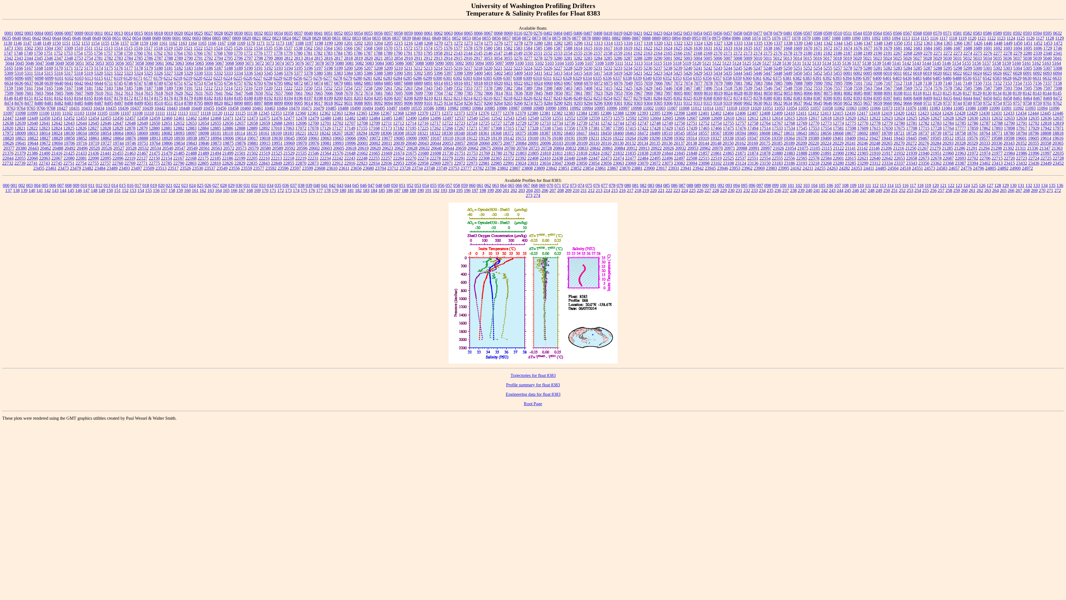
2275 (977, 53)
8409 (927, 98)
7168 (78, 88)
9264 (498, 103)
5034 (987, 58)
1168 (231, 43)
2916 (468, 58)
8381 (777, 98)
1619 (627, 48)
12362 (325, 113)
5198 (328, 68)
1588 (568, 48)
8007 (688, 93)
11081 (922, 108)
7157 (1047, 83)
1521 (188, 48)
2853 (388, 58)
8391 (837, 98)
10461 (257, 108)
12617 (813, 118)
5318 (78, 73)
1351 (908, 43)
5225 (538, 68)
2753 (78, 58)
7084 (768, 83)
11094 (1042, 108)
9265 (508, 103)
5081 (349, 63)
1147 (27, 43)
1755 (88, 53)
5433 (707, 73)
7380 (498, 88)
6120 (128, 78)
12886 (227, 128)
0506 (797, 33)
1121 (981, 38)
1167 (221, 43)
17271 (471, 128)
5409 (518, 73)
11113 (183, 113)
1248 (418, 43)
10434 (98, 108)
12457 (130, 118)
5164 (1056, 63)
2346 (48, 58)
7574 (927, 88)
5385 (358, 73)
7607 (78, 93)
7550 (797, 88)
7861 (578, 93)
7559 (857, 88)
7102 (868, 83)
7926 (608, 93)
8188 (248, 98)
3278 (538, 58)
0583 (977, 33)
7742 (448, 93)
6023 (967, 73)
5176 (118, 68)
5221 (498, 68)
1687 (957, 48)
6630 (1027, 78)
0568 (917, 33)
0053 (348, 33)
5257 (837, 68)
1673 (837, 48)
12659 (264, 123)
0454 (697, 33)
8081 (838, 93)
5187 (218, 68)
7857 (568, 93)
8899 (278, 103)
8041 (758, 93)
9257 (478, 103)
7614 (138, 93)
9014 (308, 103)
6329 (577, 78)
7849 (548, 93)
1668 (787, 48)
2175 (767, 53)
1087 (826, 38)
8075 (828, 93)
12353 (276, 113)
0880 (596, 38)
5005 (707, 58)
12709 (374, 123)
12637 (1058, 118)
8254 (608, 98)
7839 (528, 93)
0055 (368, 33)
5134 (826, 63)
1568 (368, 48)
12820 (7, 128)
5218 (478, 68)
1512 (98, 48)
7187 (148, 88)
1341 (818, 43)
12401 (703, 113)
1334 (748, 43)
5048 (49, 63)
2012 (448, 53)
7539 (747, 88)
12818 (1046, 123)
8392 (847, 98)
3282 (578, 58)
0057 (388, 33)
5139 (876, 63)
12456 (118, 118)
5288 (937, 68)
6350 (657, 78)
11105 (102, 113)
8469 (1047, 98)
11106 (114, 113)
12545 (521, 118)
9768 (51, 108)
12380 (532, 113)
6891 (428, 83)
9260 (488, 103)
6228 (267, 78)
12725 (484, 123)
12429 (972, 113)
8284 (657, 98)
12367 (386, 113)
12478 (301, 118)
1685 (937, 48)
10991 (563, 108)
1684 (927, 48)
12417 (862, 113)
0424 (667, 33)
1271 (448, 43)
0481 (787, 33)
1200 (338, 43)
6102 (69, 78)
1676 (857, 48)
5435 (727, 73)
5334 (238, 73)
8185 (238, 98)
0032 (258, 33)
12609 (716, 118)
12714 (410, 123)
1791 (408, 53)
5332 (218, 73)
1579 (478, 48)
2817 (338, 58)
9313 (697, 103)
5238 (667, 68)
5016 (817, 58)
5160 (1016, 63)
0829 (316, 38)
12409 (777, 113)
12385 (593, 113)
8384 (807, 98)
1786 (358, 53)
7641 (218, 93)
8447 (977, 98)
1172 (270, 43)
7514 (717, 88)
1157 (124, 43)
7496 (707, 88)
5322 (118, 73)
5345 (268, 73)
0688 (146, 38)
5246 (747, 68)
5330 (198, 73)
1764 (178, 53)
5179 (148, 68)
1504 (48, 48)
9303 (638, 103)
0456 (717, 33)
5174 (98, 68)
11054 (791, 108)
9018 (328, 103)
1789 (388, 53)
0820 (246, 38)
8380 (767, 98)
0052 (338, 33)
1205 (388, 43)
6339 (637, 78)
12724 (471, 123)
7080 (728, 83)
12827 (93, 128)
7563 (867, 88)
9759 (1037, 103)
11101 (56, 113)
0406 (578, 33)
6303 (467, 78)
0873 (536, 38)
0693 (196, 38)
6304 (477, 78)
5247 (757, 68)
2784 (128, 58)
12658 (252, 123)
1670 (807, 48)
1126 (1030, 38)
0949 (686, 38)
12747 (642, 123)
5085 (389, 63)
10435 (111, 108)
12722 (447, 123)
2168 (697, 53)
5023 (877, 58)
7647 (238, 93)
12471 (227, 118)
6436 (907, 78)
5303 (1007, 68)
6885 (388, 83)
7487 (697, 88)
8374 (737, 98)
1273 (468, 43)
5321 (108, 73)
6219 (187, 78)
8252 (588, 98)
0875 (556, 38)
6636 (18, 83)
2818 (348, 58)
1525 (228, 48)
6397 (867, 78)
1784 (338, 53)
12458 (142, 118)
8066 (808, 93)
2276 (987, 53)
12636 (1046, 118)
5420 (627, 73)
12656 (227, 123)
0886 (626, 38)
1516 (138, 48)
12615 (789, 118)
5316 (58, 73)
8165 (88, 98)
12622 (875, 118)
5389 (388, 73)
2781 (98, 58)
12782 (923, 123)
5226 (548, 68)
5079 (329, 63)
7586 (977, 88)
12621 (862, 118)
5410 (528, 73)
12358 (288, 113)
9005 (298, 103)
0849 (436, 38)
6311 (547, 78)
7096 (848, 83)
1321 (668, 43)
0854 (476, 38)
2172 (737, 53)
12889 (252, 128)
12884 (203, 128)
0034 (278, 33)
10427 (62, 108)
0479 (777, 33)
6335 (597, 78)
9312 (687, 103)
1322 (678, 43)
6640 (58, 83)
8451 (997, 98)
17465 (704, 128)
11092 (1018, 108)
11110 (149, 113)
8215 (478, 98)
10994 (587, 108)
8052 (778, 93)
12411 (801, 113)
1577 (458, 48)
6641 (68, 83)
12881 (166, 128)
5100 (519, 63)
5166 (18, 68)
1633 (727, 48)
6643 (88, 83)
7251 (318, 88)
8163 (68, 98)
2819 (358, 58)
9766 (41, 108)
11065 (863, 108)
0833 (356, 38)
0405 (568, 33)
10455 (208, 108)
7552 (807, 88)
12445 (1045, 113)
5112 (628, 63)
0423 (657, 33)
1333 (738, 43)
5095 (489, 63)
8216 (488, 98)
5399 (468, 73)
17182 (398, 128)
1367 (968, 43)
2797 (248, 58)
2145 (478, 53)
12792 (1033, 123)
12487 (398, 118)
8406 (907, 98)
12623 (887, 118)
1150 (56, 43)
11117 (194, 113)
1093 (886, 38)
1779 (288, 53)
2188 (857, 53)
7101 (858, 83)
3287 (627, 58)
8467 (1037, 98)
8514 (178, 103)
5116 (667, 63)
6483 (917, 78)
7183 (108, 88)
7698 (408, 93)
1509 (68, 48)
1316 (628, 43)
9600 (737, 103)
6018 (917, 73)
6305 (487, 78)
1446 (988, 43)
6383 (807, 78)
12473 (252, 118)
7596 (1037, 88)
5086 (399, 63)
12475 (264, 118)
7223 (298, 88)
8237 (548, 98)
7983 (658, 93)
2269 (917, 53)
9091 (368, 103)
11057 (815, 108)
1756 (98, 53)
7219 (258, 88)
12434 (1021, 113)
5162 (1036, 63)
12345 (264, 113)
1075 (766, 38)
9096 (408, 103)
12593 (643, 118)
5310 (18, 73)
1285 (568, 43)
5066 (209, 63)
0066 (478, 33)
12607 (692, 118)
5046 (29, 63)
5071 (249, 63)
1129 (1059, 38)
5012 (777, 58)
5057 (129, 63)
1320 (658, 43)
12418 (874, 113)
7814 (498, 93)
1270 (438, 43)
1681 (897, 48)
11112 (171, 113)
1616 (598, 48)
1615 (588, 48)
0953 (696, 38)
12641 (44, 123)
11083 (934, 108)
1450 (1018, 43)
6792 (248, 83)
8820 (218, 103)
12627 (936, 118)
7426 (637, 88)
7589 (997, 88)
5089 (429, 63)
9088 (358, 103)
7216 (248, 88)
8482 (58, 103)
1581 (498, 48)
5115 (657, 63)
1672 (827, 48)
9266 (518, 103)
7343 (428, 88)
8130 (987, 93)
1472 (1058, 43)
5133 (816, 63)
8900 (288, 103)
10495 (379, 108)
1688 (967, 48)
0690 (166, 38)
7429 (647, 88)
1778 (278, 53)
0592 (1017, 33)
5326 (158, 73)
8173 (138, 98)
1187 (289, 43)
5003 (687, 58)
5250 (787, 68)
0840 (416, 38)
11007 (672, 108)
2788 (168, 58)
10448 (184, 108)
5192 (268, 68)
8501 (148, 103)
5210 (398, 68)
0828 (306, 38)
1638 (767, 48)
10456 (221, 108)
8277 (627, 98)
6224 (227, 78)
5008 (737, 58)
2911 (418, 58)
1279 (528, 43)
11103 (79, 113)
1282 (558, 43)
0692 (186, 38)
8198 (318, 98)
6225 (237, 78)
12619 (838, 118)
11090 (994, 108)
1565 (338, 48)
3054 (498, 58)
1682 (907, 48)
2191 (887, 53)
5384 (348, 73)
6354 (687, 78)
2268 (907, 53)
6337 (617, 78)
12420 (898, 113)
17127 (337, 128)
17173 (386, 128)
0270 (528, 33)
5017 (827, 58)
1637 (757, 48)
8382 (787, 98)
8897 (258, 103)
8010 (708, 93)
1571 (398, 48)
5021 (867, 58)
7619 (168, 93)
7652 (268, 93)
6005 (867, 73)
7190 (178, 88)
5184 (198, 68)
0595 (1047, 33)
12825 (68, 128)
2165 (667, 53)
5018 (837, 58)
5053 (99, 63)
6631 (1037, 78)
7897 (588, 93)
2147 (498, 53)
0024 (188, 33)
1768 (218, 53)
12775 (850, 123)
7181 (88, 88)
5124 (736, 63)
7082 (748, 83)
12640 (32, 123)
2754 (88, 58)
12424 (935, 113)
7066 (658, 83)
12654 (203, 123)
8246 (568, 98)
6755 (218, 83)
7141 (957, 83)
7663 (308, 93)
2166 (677, 53)
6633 (1057, 78)
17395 (618, 128)
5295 (947, 68)
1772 (248, 53)
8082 (848, 93)
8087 (868, 93)
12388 (618, 113)
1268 (428, 43)
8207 (398, 98)
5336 (248, 73)
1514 (118, 48)
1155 (105, 43)
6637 (28, 83)
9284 (548, 103)
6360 (747, 78)
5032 (967, 58)
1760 (138, 53)
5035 (997, 58)
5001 (667, 58)
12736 (569, 123)
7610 (98, 93)
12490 (411, 118)
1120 (972, 38)
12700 (313, 123)
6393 (837, 78)
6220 (197, 78)
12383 (569, 113)
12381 (544, 113)
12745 (630, 123)
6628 (1007, 78)
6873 (308, 83)
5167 (28, 68)
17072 (300, 128)
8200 (338, 98)
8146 (8, 98)
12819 (1058, 123)
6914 (438, 83)
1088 (836, 38)
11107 (125, 113)
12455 (105, 118)
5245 (737, 68)
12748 (655, 123)
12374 (471, 113)
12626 (923, 118)
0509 (827, 33)
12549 (533, 118)
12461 (179, 118)
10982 (453, 108)
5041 (1057, 58)
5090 (439, 63)
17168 (374, 128)
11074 (899, 108)
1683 (917, 48)
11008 (684, 108)
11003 (660, 108)
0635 (6, 38)
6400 (877, 78)
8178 (178, 98)
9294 (588, 103)
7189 (168, 88)
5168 (38, 68)
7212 (208, 88)
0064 (458, 33)
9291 (568, 103)
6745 (118, 83)
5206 (358, 68)
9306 (668, 103)
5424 (667, 73)
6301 (447, 78)
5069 (239, 63)
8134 (997, 93)
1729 (1047, 48)
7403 (568, 88)
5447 (767, 73)
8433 (937, 98)
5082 (359, 63)
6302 (457, 78)
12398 (679, 113)
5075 (289, 63)
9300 (608, 103)
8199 (328, 98)
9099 (418, 103)
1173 (280, 43)
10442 (159, 108)
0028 (218, 33)
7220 (268, 88)
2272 (947, 53)
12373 (459, 113)
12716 (423, 123)
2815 (318, 58)
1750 (38, 53)
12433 (1008, 113)
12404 (728, 113)
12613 (765, 118)
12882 (178, 128)
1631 (707, 48)
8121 (927, 93)
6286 (417, 78)
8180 (198, 98)
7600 (18, 93)
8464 (1027, 98)
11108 (137, 113)
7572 (917, 88)
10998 (636, 108)
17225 (423, 128)
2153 (558, 53)
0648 (86, 38)
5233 (618, 68)
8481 (48, 103)
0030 (238, 33)
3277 (528, 58)
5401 (488, 73)
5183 (188, 68)
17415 (630, 128)
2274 (967, 53)
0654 (136, 38)
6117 (108, 78)
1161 (163, 43)
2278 (1007, 53)
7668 (338, 93)
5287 (927, 68)
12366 (373, 113)
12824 (56, 128)
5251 (797, 68)
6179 (158, 78)
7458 (677, 88)
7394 (538, 88)
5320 (98, 73)
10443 (172, 108)
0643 (46, 38)
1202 (358, 43)
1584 (528, 48)
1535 (268, 48)
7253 (338, 88)
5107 (589, 63)
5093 (469, 63)
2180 (807, 53)
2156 (588, 53)
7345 (438, 88)
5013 (787, 58)
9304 (648, 103)
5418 (608, 73)
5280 (867, 68)
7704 (438, 93)
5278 (847, 68)
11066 (875, 108)
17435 (679, 128)
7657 (278, 93)
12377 (496, 113)
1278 (518, 43)
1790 (398, 53)
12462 (191, 118)
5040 (1047, 58)
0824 (286, 38)
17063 (288, 128)
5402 (498, 73)
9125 (438, 103)
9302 (628, 103)
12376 (483, 113)
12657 (240, 123)
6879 (338, 83)
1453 (1048, 43)
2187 (847, 53)
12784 (948, 123)
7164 (38, 88)
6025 (987, 73)
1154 (95, 43)
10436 (123, 108)
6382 (797, 78)
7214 (228, 88)
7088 (798, 83)
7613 (128, 93)
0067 (488, 33)
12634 (1021, 118)
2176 (777, 53)
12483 (362, 118)
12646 (105, 123)
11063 (851, 108)
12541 (484, 118)
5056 (119, 63)
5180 (158, 68)
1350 (898, 43)
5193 (278, 68)
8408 (917, 98)
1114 (915, 38)
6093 (1047, 73)
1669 (797, 48)
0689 (156, 38)
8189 (258, 98)
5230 (588, 68)
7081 (738, 83)
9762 (1057, 103)
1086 (816, 38)
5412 (548, 73)
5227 (558, 68)
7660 (288, 93)
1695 (1027, 48)
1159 (144, 43)
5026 (907, 58)
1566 (348, 48)
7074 (688, 83)
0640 (16, 38)
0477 (757, 33)
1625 (677, 48)
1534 (258, 48)
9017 (318, 103)
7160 (18, 88)
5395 (428, 73)
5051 (79, 63)
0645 (66, 38)
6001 (847, 73)
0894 (676, 38)
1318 (648, 43)
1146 (17, 43)
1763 (168, 53)
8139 (1017, 93)
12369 (410, 113)
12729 (520, 123)
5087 (409, 63)
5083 (369, 63)
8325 (687, 98)
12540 (472, 118)
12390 (630, 113)
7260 (378, 88)
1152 (76, 43)
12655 (215, 123)
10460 (245, 108)
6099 (49, 78)
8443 (957, 98)
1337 (778, 43)
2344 (28, 58)
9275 (538, 103)
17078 (313, 128)
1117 (943, 38)
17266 (447, 128)
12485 (386, 118)
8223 (518, 98)
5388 (378, 73)
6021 (947, 73)
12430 (984, 113)
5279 (857, 68)
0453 (687, 33)
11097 (8, 113)
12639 (20, 123)
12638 (8, 123)
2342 (8, 58)
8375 (747, 98)
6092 (1037, 73)
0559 (867, 33)
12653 (191, 123)
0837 (396, 38)
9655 (857, 103)
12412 (813, 113)
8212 (448, 98)
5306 (1037, 68)
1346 (858, 43)
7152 (997, 83)
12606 (679, 118)
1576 (448, 48)
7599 (8, 93)
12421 (911, 113)
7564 (877, 88)
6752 (188, 83)
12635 (1033, 118)
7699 (418, 93)
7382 (508, 88)
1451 (1028, 43)
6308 (517, 78)
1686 (947, 48)
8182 (208, 98)
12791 (1021, 123)
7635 (208, 93)
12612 (752, 118)
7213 (218, 88)
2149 (518, 53)
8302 (677, 98)
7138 (927, 83)
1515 (128, 48)
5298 (957, 68)
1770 (238, 53)
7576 (937, 88)
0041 (318, 33)
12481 (337, 118)
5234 (627, 68)
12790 (1009, 123)
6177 (148, 78)
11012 (696, 108)
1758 (118, 53)
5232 (608, 68)
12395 (654, 113)
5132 (806, 63)
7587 (987, 88)
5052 (89, 63)
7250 (308, 88)
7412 (598, 88)
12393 (642, 113)
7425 (627, 88)
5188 (228, 68)
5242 (707, 68)
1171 (260, 43)
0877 (576, 38)
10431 (74, 108)
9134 (448, 103)
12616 (801, 118)
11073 (887, 108)
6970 (588, 83)
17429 (667, 128)
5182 (178, 68)
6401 (887, 78)
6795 (278, 83)
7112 (898, 83)
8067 (818, 93)
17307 (484, 128)
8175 (158, 98)
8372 (727, 98)
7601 (28, 93)
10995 (599, 108)
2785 (138, 58)
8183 (218, 98)
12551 (557, 118)
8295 (667, 98)
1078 (796, 38)
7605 (58, 93)
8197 (308, 98)
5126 (756, 63)
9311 (678, 103)
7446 (667, 88)
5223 (518, 68)
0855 (486, 38)
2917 (478, 58)
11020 (755, 108)
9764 (21, 108)
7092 (828, 83)
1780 (298, 53)
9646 (827, 103)
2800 (278, 58)
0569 (927, 33)
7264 (418, 88)
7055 (638, 83)
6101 (59, 78)
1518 (158, 48)
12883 (191, 128)
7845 (538, 93)
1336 (768, 43)
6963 (558, 83)
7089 (808, 83)
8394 (867, 98)
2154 (568, 53)
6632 (1047, 78)
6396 (857, 78)
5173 (88, 68)
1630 (697, 48)
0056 (378, 33)
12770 (813, 123)
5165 (8, 68)
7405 (578, 88)
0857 (506, 38)
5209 (388, 68)
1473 (8, 48)
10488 (343, 108)
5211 (408, 68)
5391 (408, 73)
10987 (514, 108)
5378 (308, 73)
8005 (678, 93)
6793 (258, 83)
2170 (717, 53)
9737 (947, 103)
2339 (1037, 53)
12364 (349, 113)
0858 (516, 38)
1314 (608, 43)
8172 (128, 98)
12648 (130, 123)
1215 (398, 43)
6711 (108, 83)
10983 (465, 108)
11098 (20, 113)
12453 (81, 118)
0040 (308, 33)
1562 (308, 48)
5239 (677, 68)
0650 (106, 38)
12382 (557, 113)
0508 (817, 33)
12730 (533, 123)
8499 (138, 103)
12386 (606, 113)
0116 (518, 33)
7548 (787, 88)
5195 (298, 68)
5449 (787, 73)
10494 (367, 108)
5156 (976, 63)
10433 (86, 108)
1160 (153, 43)
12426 (947, 113)
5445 (747, 73)
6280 (357, 78)
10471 (306, 108)
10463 (269, 108)
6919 (488, 83)
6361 (757, 78)
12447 (8, 118)
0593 (1027, 33)
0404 (558, 33)
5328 (178, 73)
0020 (178, 33)
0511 (847, 33)
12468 (215, 118)
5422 (647, 73)
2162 (637, 53)
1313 (598, 43)
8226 (528, 98)
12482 (350, 118)
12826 (81, 128)
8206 (388, 98)
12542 (496, 118)
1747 (8, 53)
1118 (953, 38)
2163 (647, 53)
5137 (856, 63)
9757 (1017, 103)
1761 (148, 53)
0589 (997, 33)
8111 (908, 93)
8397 (887, 98)
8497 (118, 103)
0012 (108, 33)
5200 (348, 68)
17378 (581, 128)
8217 (498, 98)
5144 (926, 63)
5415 (578, 73)
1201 (348, 43)
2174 (757, 53)
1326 (708, 43)
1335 (758, 43)
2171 (727, 53)
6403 (897, 78)
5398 (458, 73)
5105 (569, 63)
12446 (1057, 113)
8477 (28, 103)
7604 (48, 93)
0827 (296, 38)
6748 (148, 83)
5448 (777, 73)
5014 (797, 58)
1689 (977, 48)
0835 (376, 38)
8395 (877, 98)
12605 (667, 118)
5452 (817, 73)
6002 (857, 73)
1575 (438, 48)
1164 (192, 43)
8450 (987, 98)
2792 (208, 58)
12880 (154, 128)
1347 (868, 43)
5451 (807, 73)
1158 (134, 43)
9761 (1047, 103)
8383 (797, 98)
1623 (657, 48)
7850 (558, 93)
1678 (877, 48)
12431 (996, 113)
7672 (358, 93)
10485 (330, 108)
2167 (687, 53)
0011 (98, 33)
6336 (607, 78)
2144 (468, 53)
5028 (927, 58)
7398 (548, 88)
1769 (228, 53)
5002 (677, 58)
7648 (248, 93)
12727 (496, 123)
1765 (188, 53)
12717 (435, 123)
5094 (479, 63)
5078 (319, 63)
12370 (422, 113)
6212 (168, 78)
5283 (897, 68)
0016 (148, 33)
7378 (488, 88)
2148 (508, 53)
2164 (657, 53)
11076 (911, 108)
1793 (418, 53)
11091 (1006, 108)
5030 (947, 58)
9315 (707, 103)
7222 (288, 88)
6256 (297, 78)
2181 (817, 53)
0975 (716, 38)
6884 (378, 83)
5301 (987, 68)
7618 (158, 93)
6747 (138, 83)
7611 (108, 93)
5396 (438, 73)
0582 (967, 33)
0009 (78, 33)
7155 (1027, 83)
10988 (526, 108)
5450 (797, 73)
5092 (459, 63)
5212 (418, 68)
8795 (198, 103)
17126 (325, 128)
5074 (279, 63)
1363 (928, 43)
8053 (788, 93)
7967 (638, 93)
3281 (568, 58)
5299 (967, 68)
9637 (797, 103)
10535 (416, 108)
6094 (1057, 73)
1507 (58, 48)
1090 (856, 38)
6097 (29, 78)
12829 (117, 128)
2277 (997, 53)
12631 (984, 118)
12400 (691, 113)
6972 (598, 83)
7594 (1017, 88)
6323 (557, 78)
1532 (248, 48)
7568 (897, 88)
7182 (98, 88)
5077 (309, 63)
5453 (827, 73)
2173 (747, 53)
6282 (377, 78)
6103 (79, 78)
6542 (987, 78)
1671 (817, 48)
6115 (98, 78)
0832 (346, 38)
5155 (966, 63)
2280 (1027, 53)
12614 (777, 118)
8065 (798, 93)
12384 (581, 113)
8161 (48, 98)
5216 (458, 68)
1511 (88, 48)
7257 (358, 88)
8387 (817, 98)
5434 (717, 73)
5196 (308, 68)
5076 (299, 63)
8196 (298, 98)
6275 (307, 78)
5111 (619, 63)
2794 (218, 58)
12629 (960, 118)
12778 (875, 123)
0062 (438, 33)
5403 (508, 73)
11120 (217, 113)
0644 (56, 38)
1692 (997, 48)
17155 (362, 128)
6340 (647, 78)
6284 (397, 78)
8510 (158, 103)
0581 (957, 33)
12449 (32, 118)
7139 (937, 83)
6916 (458, 83)
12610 (728, 118)
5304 (1017, 68)
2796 (238, 58)
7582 (957, 88)
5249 (777, 68)
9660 (887, 103)
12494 (423, 118)
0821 (256, 38)
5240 (687, 68)
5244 (727, 68)
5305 (1027, 68)
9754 (997, 103)
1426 (978, 43)
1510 (78, 48)
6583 (997, 78)
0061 (428, 33)
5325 (148, 73)
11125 (240, 113)
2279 (1017, 53)
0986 (736, 38)
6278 (337, 78)
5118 (677, 63)
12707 (350, 123)
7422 (618, 88)
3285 (608, 58)
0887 (636, 38)
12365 (361, 113)
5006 (717, 58)
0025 (198, 33)
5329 (188, 73)
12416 (850, 113)
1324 (698, 43)
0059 (408, 33)
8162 (58, 98)
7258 (368, 88)
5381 (328, 73)
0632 (1057, 33)
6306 (497, 78)
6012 (907, 73)
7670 (348, 93)
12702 (337, 123)
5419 (618, 73)
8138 (1007, 93)
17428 (655, 128)
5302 (997, 68)
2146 (488, 53)
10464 (282, 108)
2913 (438, 58)
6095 (9, 78)
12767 (777, 123)
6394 (847, 78)
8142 (1027, 93)
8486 (88, 103)
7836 (518, 93)
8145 (1057, 93)
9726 (937, 103)
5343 (258, 73)
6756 (228, 83)
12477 (289, 118)
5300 (977, 68)
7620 (178, 93)
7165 (48, 88)
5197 (318, 68)
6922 (518, 83)
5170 (58, 68)
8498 (128, 103)
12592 (631, 118)
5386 (368, 73)
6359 (737, 78)
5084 (379, 63)
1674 (847, 48)
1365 (948, 43)
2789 (178, 58)
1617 (608, 48)
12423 (923, 113)
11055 (803, 108)
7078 (708, 83)
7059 (648, 83)
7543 (757, 88)
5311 (28, 73)
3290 (657, 58)
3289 (647, 58)
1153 (85, 43)
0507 (807, 33)
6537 (977, 78)
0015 (138, 33)
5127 (766, 63)
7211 (198, 88)
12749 (667, 123)
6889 (418, 83)
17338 (545, 128)
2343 (18, 58)
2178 (787, 53)
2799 (268, 58)
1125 (1020, 38)
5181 (168, 68)
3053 (488, 58)
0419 (618, 33)
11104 (91, 113)
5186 (208, 68)
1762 (158, 53)
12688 (276, 123)
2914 (448, 58)
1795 (428, 53)
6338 (627, 78)
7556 (827, 88)
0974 (706, 38)
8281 (647, 98)
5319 (88, 73)
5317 (68, 73)
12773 (826, 123)
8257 (618, 98)
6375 (777, 78)
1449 (1008, 43)
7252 (328, 88)
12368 (398, 113)
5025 (897, 58)
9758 (1027, 103)
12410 (789, 113)
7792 (478, 93)
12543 (508, 118)
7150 (977, 83)
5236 (647, 68)
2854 (398, 58)
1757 (108, 53)
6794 (268, 83)
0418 (608, 33)
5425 (677, 73)
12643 (69, 123)
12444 (1033, 113)
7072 (678, 83)
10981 (440, 108)
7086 (788, 83)
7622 (188, 93)
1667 (777, 48)
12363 (337, 113)
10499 (404, 108)
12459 (154, 118)
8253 (598, 98)
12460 (166, 118)
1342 (828, 43)
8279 (637, 98)
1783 (328, 53)
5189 (238, 68)
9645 (817, 103)
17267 (459, 128)
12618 (826, 118)
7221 (278, 88)
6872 (298, 83)
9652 (847, 103)
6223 (217, 78)
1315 (618, 43)
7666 (328, 93)
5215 (448, 68)
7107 (888, 83)
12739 (581, 123)
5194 (288, 68)
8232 (538, 98)
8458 (1007, 98)
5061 (159, 63)
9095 (398, 103)
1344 (838, 43)
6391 (817, 78)
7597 (1047, 88)
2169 (707, 53)
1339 (798, 43)
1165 (202, 43)
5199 (338, 68)
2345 (38, 58)
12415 (837, 113)
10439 (147, 108)
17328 (533, 128)
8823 (228, 103)
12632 (997, 118)
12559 (594, 118)
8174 (148, 98)
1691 (987, 48)
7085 (778, 83)
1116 (934, 38)
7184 (118, 88)
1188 (299, 43)
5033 (977, 58)
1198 (319, 43)
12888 (239, 128)
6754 (208, 83)
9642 (807, 103)
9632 (777, 103)
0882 (616, 38)
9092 (378, 103)
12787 (984, 123)
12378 (508, 113)
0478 (767, 33)
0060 (418, 33)
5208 (378, 68)
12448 (20, 118)
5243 (717, 68)
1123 (1001, 38)
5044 (9, 63)
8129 (977, 93)
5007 (727, 58)
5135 (836, 63)
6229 (277, 78)
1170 (251, 43)
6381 (787, 78)
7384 (518, 88)
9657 (867, 103)
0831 (336, 38)
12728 (508, 123)
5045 (19, 63)
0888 (646, 38)
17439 (691, 128)
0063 (448, 33)
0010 (88, 33)
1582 (508, 48)
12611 (740, 118)
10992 (575, 108)
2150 (528, 53)
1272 (458, 43)
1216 (408, 43)
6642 (78, 83)
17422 (642, 128)
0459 (747, 33)
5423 (657, 73)
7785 (468, 93)
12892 (264, 128)
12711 (386, 123)
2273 (957, 53)
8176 (168, 98)
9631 (767, 103)
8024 (728, 93)
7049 (628, 83)
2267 (897, 53)
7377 (478, 88)
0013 (118, 33)
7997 (668, 93)
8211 (438, 98)
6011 (897, 73)
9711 (927, 103)
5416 (588, 73)
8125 (947, 93)
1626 (687, 48)
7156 (1037, 83)
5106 (579, 63)
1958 (438, 53)
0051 (328, 33)
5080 (339, 63)
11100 (44, 113)
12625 (911, 118)
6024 (977, 73)
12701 (325, 123)
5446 (757, 73)
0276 (538, 33)
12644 (81, 123)
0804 (206, 38)
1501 (18, 48)
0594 (1037, 33)
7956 (628, 93)
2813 (298, 58)
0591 (1007, 33)
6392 (827, 78)
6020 (937, 73)
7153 (1007, 83)
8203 (358, 98)
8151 (28, 98)
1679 (887, 48)
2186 (837, 53)
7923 (598, 93)
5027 (917, 58)
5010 (757, 58)
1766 (198, 53)
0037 (298, 33)
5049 (59, 63)
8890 (238, 103)
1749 (28, 53)
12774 (838, 123)
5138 (866, 63)
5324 (138, 73)
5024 (887, 58)
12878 (129, 128)
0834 (366, 38)
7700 (428, 93)
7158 (1057, 83)
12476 (276, 118)
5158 (996, 63)
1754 (78, 53)
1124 (1011, 38)
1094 (896, 38)
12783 (936, 123)
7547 (777, 88)
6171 (138, 78)
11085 (958, 108)
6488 (957, 78)
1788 (378, 53)
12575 (618, 118)
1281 (548, 43)
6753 (198, 83)
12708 (362, 123)
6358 (727, 78)
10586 (428, 108)
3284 (598, 58)
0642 (36, 38)
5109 (609, 63)
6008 (877, 73)
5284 (907, 68)
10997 (624, 108)
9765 (31, 108)
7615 (148, 93)
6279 (347, 78)
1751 (48, 53)
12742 (606, 123)
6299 (427, 78)
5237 (657, 68)
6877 (328, 83)
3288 (637, 58)
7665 (318, 93)
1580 (488, 48)
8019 (718, 93)
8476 (18, 103)
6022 (957, 73)
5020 (857, 58)
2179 (797, 53)
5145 (936, 63)
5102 (539, 63)
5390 (398, 73)
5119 (687, 63)
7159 (8, 88)
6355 (697, 78)
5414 (568, 73)
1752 (58, 53)
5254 (817, 68)
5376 (288, 73)
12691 (289, 123)
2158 (608, 53)
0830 (326, 38)
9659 (877, 103)
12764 (765, 123)
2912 (428, 58)
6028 (1017, 73)
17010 (276, 128)
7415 (608, 88)
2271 (937, 53)
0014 (128, 33)
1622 (647, 48)
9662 (897, 103)
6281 (367, 78)
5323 (128, 73)
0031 (248, 33)
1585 (538, 48)
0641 (26, 38)
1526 (238, 48)
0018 (158, 33)
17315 (508, 128)
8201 (348, 98)
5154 (956, 63)
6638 (38, 83)
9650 (837, 103)
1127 (1040, 38)
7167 (68, 88)
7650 (258, 93)
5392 (418, 73)
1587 (558, 48)
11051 (767, 108)
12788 (997, 123)
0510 (837, 33)
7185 (128, 88)
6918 (478, 83)
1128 (1049, 38)
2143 (458, 53)
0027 (208, 33)
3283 (588, 58)
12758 (752, 123)
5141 (896, 63)
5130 (786, 63)
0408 (598, 33)
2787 (158, 58)
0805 (216, 38)
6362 (767, 78)
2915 (458, 58)
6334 (587, 78)
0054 (358, 33)
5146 (946, 63)
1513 (108, 48)
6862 (288, 83)
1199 (328, 43)
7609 (88, 93)
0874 (546, 38)
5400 (478, 73)
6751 (178, 83)
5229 (578, 68)
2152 (548, 53)
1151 (66, 43)
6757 (238, 83)
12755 (728, 123)
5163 (1046, 63)
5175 (108, 68)
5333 (228, 73)
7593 (1007, 88)
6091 (1027, 73)
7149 (967, 83)
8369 (717, 98)
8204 (368, 98)
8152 (38, 98)
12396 (667, 113)
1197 (309, 43)
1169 (241, 43)
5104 (559, 63)
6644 (98, 83)
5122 (716, 63)
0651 (116, 38)
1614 (578, 48)
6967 (568, 83)
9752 (987, 103)
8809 (208, 103)
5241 (697, 68)
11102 (67, 113)
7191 (188, 88)
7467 (687, 88)
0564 (877, 33)
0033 (268, 33)
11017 (720, 108)
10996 (611, 108)
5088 (419, 63)
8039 (748, 93)
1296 (578, 43)
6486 (947, 78)
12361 (312, 113)
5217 (468, 68)
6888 (408, 83)
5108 (599, 63)
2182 (827, 53)
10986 (501, 108)
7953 (618, 93)
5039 (1037, 58)
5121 (706, 63)
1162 (173, 43)
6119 (118, 78)
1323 (688, 43)
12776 (862, 123)
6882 (358, 83)
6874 (318, 83)
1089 (846, 38)
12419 (886, 113)
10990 (550, 108)
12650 (154, 123)
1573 (418, 48)
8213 (458, 98)
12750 (679, 123)
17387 (606, 128)
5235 (637, 68)
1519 (168, 48)
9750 (977, 103)
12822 (32, 128)
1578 (468, 48)
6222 (207, 78)
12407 (752, 113)
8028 (738, 93)
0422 (647, 33)
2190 (877, 53)
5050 (69, 63)
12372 (447, 113)
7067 (668, 83)
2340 (1047, 53)
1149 (46, 43)
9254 (458, 103)
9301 (618, 103)
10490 (355, 108)
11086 (970, 108)
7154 (1017, 83)
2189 (867, 53)
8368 (707, 98)
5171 (68, 68)
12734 (557, 123)
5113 (638, 63)
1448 (998, 43)
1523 (208, 48)
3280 (558, 58)
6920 (498, 83)
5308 (1057, 68)
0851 (446, 38)
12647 (118, 123)
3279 (548, 58)
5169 (48, 68)
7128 (917, 83)
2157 (598, 53)
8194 (288, 98)
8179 (188, 98)
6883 (368, 83)
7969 (648, 93)
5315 (48, 73)
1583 (518, 48)
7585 (967, 88)
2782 (108, 58)
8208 (408, 98)
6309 (527, 78)
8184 (228, 98)
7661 (298, 93)
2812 (288, 58)
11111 (160, 113)
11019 (743, 108)
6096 (19, 78)
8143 (1037, 93)
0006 (58, 33)
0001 (8, 33)
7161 (28, 88)
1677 (867, 48)
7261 (388, 88)
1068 (746, 38)
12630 (972, 118)
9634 (787, 103)
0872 (526, 38)
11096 (1054, 108)
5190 (248, 68)
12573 (606, 118)
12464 (203, 118)
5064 (189, 63)
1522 (198, 48)
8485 (78, 103)
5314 (38, 73)
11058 (827, 108)
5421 (637, 73)
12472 (240, 118)
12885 (215, 128)
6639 (48, 83)
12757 (740, 123)
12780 (899, 123)
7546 (767, 88)
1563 (318, 48)
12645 (93, 123)
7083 (758, 83)
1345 (848, 43)
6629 (1017, 78)
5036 (1007, 58)
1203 (368, 43)
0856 (496, 38)
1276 (498, 43)
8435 (947, 98)
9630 (757, 103)
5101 (529, 63)
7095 (838, 83)
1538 (298, 48)
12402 (715, 113)
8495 (108, 103)
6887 (398, 83)
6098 (39, 78)
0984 (726, 38)
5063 (179, 63)
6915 (448, 83)
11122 (228, 113)
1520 (178, 48)
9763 (11, 108)
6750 (168, 83)
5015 (807, 58)
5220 (488, 68)
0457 (727, 33)
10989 (538, 108)
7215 (238, 88)
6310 (537, 78)
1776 (258, 53)
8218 (508, 98)
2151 (538, 53)
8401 (897, 98)
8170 (118, 98)
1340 (808, 43)
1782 (318, 53)
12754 (716, 123)
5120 (696, 63)
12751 (691, 123)
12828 (105, 128)
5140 (886, 63)
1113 (906, 38)
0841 (426, 38)
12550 (545, 118)
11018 (731, 108)
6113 (89, 78)
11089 (982, 108)
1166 (212, 43)
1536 (278, 48)
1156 (114, 43)
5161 (1026, 63)
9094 (388, 103)
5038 (1027, 58)
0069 (508, 33)
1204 (378, 43)
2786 (148, 58)
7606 (68, 93)
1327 (718, 43)
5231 (598, 68)
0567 (907, 33)
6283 (387, 78)
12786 (972, 123)
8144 (1047, 93)
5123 (726, 63)
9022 (338, 103)
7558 (847, 88)
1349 (888, 43)
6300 (437, 78)
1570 (388, 48)
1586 (548, 48)
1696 (1037, 48)
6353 (677, 78)
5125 (746, 63)
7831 (508, 93)
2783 (118, 58)
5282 (887, 68)
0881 (606, 38)
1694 (1017, 48)
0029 (228, 33)
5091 (449, 63)
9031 (348, 103)
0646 (76, 38)
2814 (308, 58)
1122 (991, 38)
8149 (18, 98)
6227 (257, 78)
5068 (229, 63)
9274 (528, 103)
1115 (925, 38)
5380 (318, 73)
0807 (226, 38)
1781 (308, 53)
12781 (911, 123)
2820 (368, 58)
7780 (458, 93)
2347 (58, 58)
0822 (266, 38)
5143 (916, 63)
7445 (657, 88)
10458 (233, 108)
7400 (558, 88)
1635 (747, 48)
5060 (149, 63)
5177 (128, 68)
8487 (98, 103)
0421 (637, 33)
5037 (1017, 58)
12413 (825, 113)
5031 (957, 58)
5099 (509, 63)
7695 (398, 93)
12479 (313, 118)
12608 (704, 118)
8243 (558, 98)
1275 (488, 43)
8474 (8, 103)
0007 (68, 33)
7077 (698, 83)
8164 (78, 98)
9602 (747, 103)
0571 (947, 33)
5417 (598, 73)
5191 (258, 68)
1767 (208, 53)
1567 (358, 48)
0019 (168, 33)
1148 (37, 43)
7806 (488, 93)
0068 (498, 33)
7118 (907, 83)
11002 (648, 108)
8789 (188, 103)
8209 (418, 98)
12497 (447, 118)
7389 (528, 88)
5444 (737, 73)
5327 (168, 73)
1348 (878, 43)
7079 (718, 83)
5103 (549, 63)
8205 (378, 98)
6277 (327, 78)
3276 (518, 58)
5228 (568, 68)
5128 (776, 63)
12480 (325, 118)
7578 (947, 88)
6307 (507, 78)
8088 (878, 93)
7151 (987, 83)
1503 (38, 48)
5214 (438, 68)
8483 (68, 103)
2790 (188, 58)
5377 (298, 73)
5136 (846, 63)
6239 (287, 78)
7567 (887, 88)
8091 (888, 93)
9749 (967, 103)
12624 (899, 118)
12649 (142, 123)
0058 (398, 33)
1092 (876, 38)
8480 (38, 103)
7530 (737, 88)
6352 (667, 78)
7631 (198, 93)
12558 (582, 118)
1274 (478, 43)
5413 (558, 73)
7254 (348, 88)
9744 (957, 103)
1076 (776, 38)
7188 (158, 88)
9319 (727, 103)
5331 (208, 73)
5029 (937, 58)
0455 (707, 33)
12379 (520, 113)
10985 (489, 108)
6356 (707, 78)
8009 (698, 93)
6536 (967, 78)
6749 (158, 83)
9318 (717, 103)
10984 (477, 108)
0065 (468, 33)
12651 (166, 123)
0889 (656, 38)
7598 (1057, 88)
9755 (1007, 103)
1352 (918, 43)
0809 (236, 38)
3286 (618, 58)
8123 (937, 93)
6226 (247, 78)
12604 (655, 118)
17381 (594, 128)
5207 (368, 68)
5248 (767, 68)
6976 (618, 83)
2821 (378, 58)
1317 (638, 43)
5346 (278, 73)
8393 (857, 98)
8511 (168, 103)
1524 (218, 48)
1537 (288, 48)
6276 (317, 78)
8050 (768, 93)
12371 (435, 113)
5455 (837, 73)
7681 (378, 93)
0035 (288, 33)
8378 (757, 98)
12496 (435, 118)
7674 (368, 93)
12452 (69, 118)
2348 (68, 58)
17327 (520, 128)
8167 (108, 98)
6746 (128, 83)
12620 (850, 118)
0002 (18, 33)
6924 (538, 83)
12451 (56, 118)
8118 (917, 93)
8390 (827, 98)
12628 (948, 118)
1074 (756, 38)
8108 (898, 93)
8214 (468, 98)
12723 (459, 123)
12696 (301, 123)
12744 (618, 123)
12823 (44, 128)
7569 (907, 88)
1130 (8, 43)
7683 (388, 93)
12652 (179, 123)
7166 (58, 88)
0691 (176, 38)
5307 (1047, 68)
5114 (648, 63)
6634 (8, 83)
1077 (786, 38)
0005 (48, 33)
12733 (545, 123)
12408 (764, 113)
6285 (407, 78)
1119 (962, 38)
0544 (857, 33)
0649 (96, 38)
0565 (887, 33)
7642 (228, 93)
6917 (468, 83)
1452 (1038, 43)
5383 (338, 73)
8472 (1057, 98)
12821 (20, 128)
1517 (148, 48)
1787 (368, 53)
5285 (917, 68)
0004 (38, 33)
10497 (392, 108)
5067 (219, 63)
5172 (78, 68)
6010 (887, 73)
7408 (588, 88)
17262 (435, 128)
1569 (378, 48)
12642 (56, 123)
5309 (8, 73)
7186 (138, 88)
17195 (410, 128)
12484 (374, 118)
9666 (907, 103)
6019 (927, 73)
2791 (198, 58)
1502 (28, 48)
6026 (997, 73)
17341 (557, 128)
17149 (349, 128)
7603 (38, 93)
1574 (428, 48)
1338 (788, 43)
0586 (987, 33)
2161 (627, 53)
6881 (348, 83)
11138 (252, 113)
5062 (169, 63)
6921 (508, 83)
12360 (300, 113)
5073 (269, 63)
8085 (858, 93)
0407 (588, 33)
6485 (937, 78)
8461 (1017, 98)
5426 (687, 73)
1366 (958, 43)
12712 (398, 123)
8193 (278, 98)
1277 (508, 43)
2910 (408, 58)
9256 (468, 103)
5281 (877, 68)
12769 (801, 123)
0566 (897, 33)
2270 (927, 53)
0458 (737, 33)
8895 (248, 103)
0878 (586, 38)
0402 (548, 33)
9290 (558, 103)
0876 (566, 38)
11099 (32, 113)
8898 (268, 103)
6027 (1007, 73)
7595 (1027, 88)
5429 (697, 73)
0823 (276, 38)
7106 (878, 83)
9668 (917, 103)
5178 (138, 68)
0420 (627, 33)
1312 (588, 43)
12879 (142, 128)
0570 (937, 33)
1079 (806, 38)
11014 (708, 108)
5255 (827, 68)
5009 (747, 58)
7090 (818, 83)
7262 (398, 88)
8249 (578, 98)
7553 (817, 88)
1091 (866, 38)
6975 (608, 83)
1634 (737, 48)
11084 (946, 108)
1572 (408, 48)
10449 (196, 108)
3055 (508, 58)
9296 (598, 103)
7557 (837, 88)
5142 (906, 63)
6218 (178, 78)
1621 (637, 48)
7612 (118, 93)
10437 (135, 108)
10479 (318, 108)
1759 (128, 53)
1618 (618, 48)
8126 (957, 93)
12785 (960, 123)
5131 (796, 63)
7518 (727, 88)
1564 (328, 48)
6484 (927, 78)
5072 (259, 63)
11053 (779, 108)
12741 (594, 123)
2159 (618, 53)
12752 (704, 123)
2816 (328, 58)
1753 (68, 53)
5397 (448, 73)
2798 (258, 58)
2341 (1057, 53)
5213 (428, 68)
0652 (126, 38)
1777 (268, 53)
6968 (578, 83)
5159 (1006, 63)
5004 (697, 58)
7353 (468, 88)
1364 (938, 43)
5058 (139, 63)
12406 (740, 113)
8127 (967, 93)
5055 (109, 63)
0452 (677, 33)
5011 (767, 58)
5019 (847, 58)
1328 (728, 43)
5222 (508, 68)
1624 (667, 48)
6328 (567, 78)
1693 (1007, 48)
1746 (1057, 48)
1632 (717, 48)
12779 (887, 123)
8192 (268, 98)
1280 (538, 43)
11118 (205, 113)
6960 (548, 83)
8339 (697, 98)
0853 (466, 38)
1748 (18, 53)
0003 (28, 33)
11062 (839, 108)
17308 (496, 128)
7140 (947, 83)
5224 (528, 68)
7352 (458, 88)
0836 (386, 38)
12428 (960, 113)
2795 (228, 58)
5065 (199, 63)
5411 (538, 73)
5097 (499, 63)
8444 (967, 98)
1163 (182, 43)
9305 (658, 103)
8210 (428, 98)
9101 (428, 103)
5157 (986, 63)
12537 (460, 118)
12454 (93, 118)
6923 (528, 83)
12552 (569, 118)
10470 (294, 108)
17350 (569, 128)
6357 (717, 78)
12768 (789, 123)
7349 (448, 88)
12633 (1009, 118)
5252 (807, 68)
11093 (1030, 108)
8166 (98, 98)
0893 (666, 38)
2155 (578, 53)
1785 (348, 53)
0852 (456, 38)
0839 (406, 38)
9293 (578, 103)
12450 (44, 118)
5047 (39, 63)
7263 (408, 88)
